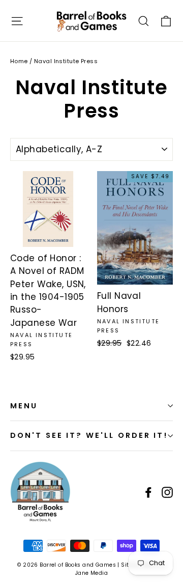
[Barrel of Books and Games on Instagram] (167, 491)
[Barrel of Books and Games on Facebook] (148, 491)
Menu (24, 406)
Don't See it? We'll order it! (89, 435)
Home (19, 61)
